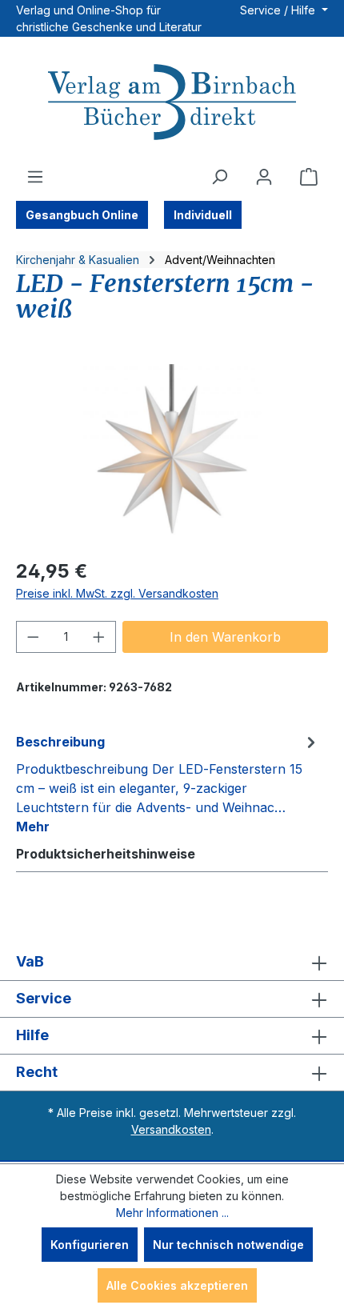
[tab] (168, 783)
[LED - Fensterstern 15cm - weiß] (172, 454)
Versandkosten (171, 1129)
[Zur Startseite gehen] (172, 104)
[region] (172, 454)
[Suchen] (219, 177)
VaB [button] (30, 961)
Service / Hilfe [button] (279, 10)
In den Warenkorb (225, 637)
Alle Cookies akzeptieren (177, 1285)
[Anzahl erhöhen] (99, 637)
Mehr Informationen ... (172, 1212)
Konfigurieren (89, 1244)
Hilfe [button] (32, 1035)
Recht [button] (37, 1071)
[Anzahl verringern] (33, 637)
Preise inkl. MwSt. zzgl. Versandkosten (117, 593)
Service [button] (43, 998)
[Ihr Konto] (264, 177)
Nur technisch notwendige (228, 1244)
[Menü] (35, 177)
